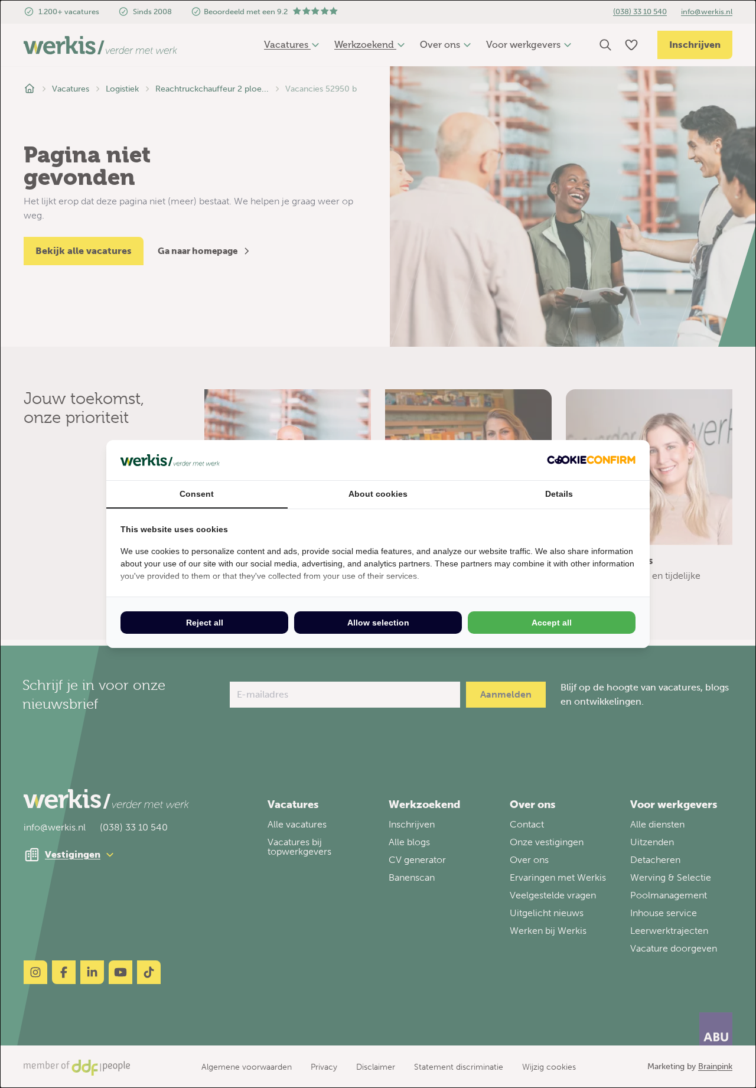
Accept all (552, 622)
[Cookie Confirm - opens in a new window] (591, 459)
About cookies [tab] (378, 494)
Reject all (204, 622)
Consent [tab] (197, 494)
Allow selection (378, 622)
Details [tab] (559, 494)
